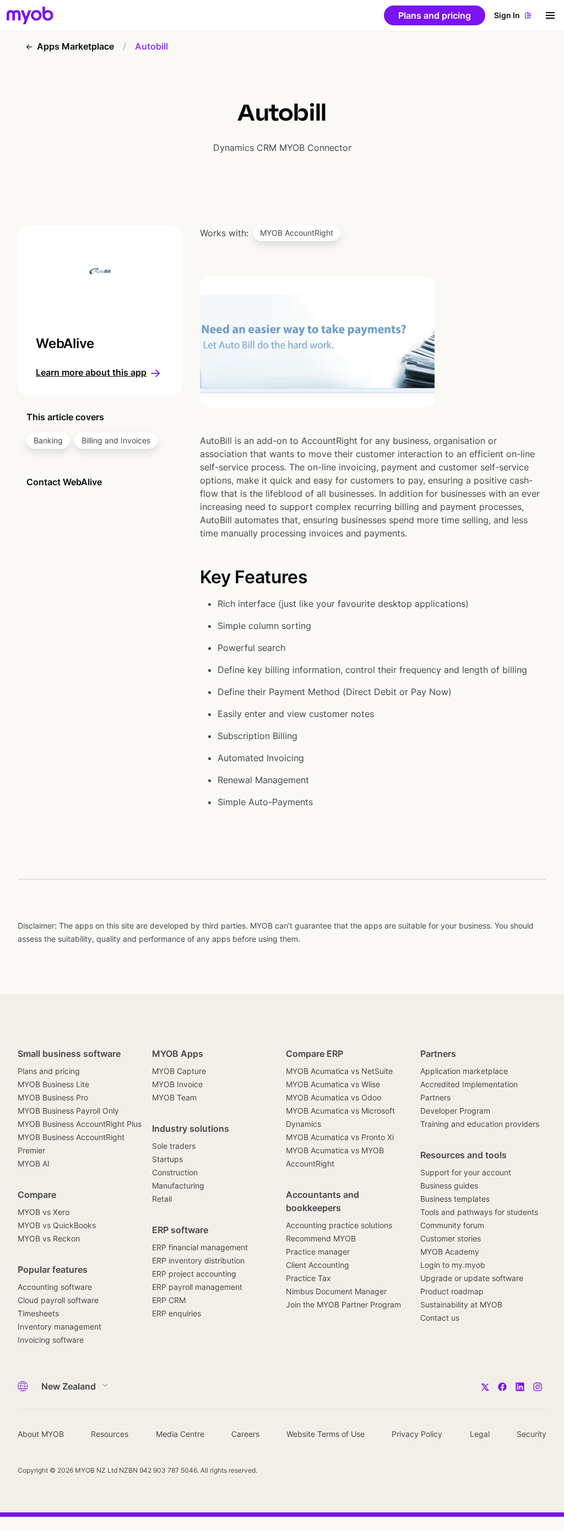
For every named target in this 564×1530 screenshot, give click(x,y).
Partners (438, 1053)
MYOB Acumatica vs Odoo (333, 1097)
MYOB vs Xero (43, 1212)
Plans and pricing (49, 1071)
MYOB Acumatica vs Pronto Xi (340, 1137)
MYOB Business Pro (53, 1097)
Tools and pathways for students (479, 1212)
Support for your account (465, 1172)
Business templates (455, 1198)
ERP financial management (200, 1247)
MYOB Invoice (177, 1084)
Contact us (439, 1317)
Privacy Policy (417, 1434)
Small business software (69, 1053)
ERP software (180, 1229)
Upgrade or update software (471, 1278)
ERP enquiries (176, 1313)
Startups (167, 1159)
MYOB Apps (177, 1053)
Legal (480, 1434)
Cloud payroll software (58, 1300)
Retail (162, 1198)
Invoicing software (51, 1339)
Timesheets (38, 1313)
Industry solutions (190, 1128)
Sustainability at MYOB (461, 1304)
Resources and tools (463, 1154)
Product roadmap (452, 1291)
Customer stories (450, 1238)
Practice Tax (308, 1278)
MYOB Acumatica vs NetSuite (339, 1071)
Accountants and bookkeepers (322, 1201)
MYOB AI (34, 1163)
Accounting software (55, 1287)
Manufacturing (178, 1185)
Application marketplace (464, 1071)
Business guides (449, 1185)
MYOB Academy (449, 1251)
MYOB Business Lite (53, 1084)
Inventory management (59, 1326)
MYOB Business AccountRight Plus (80, 1123)
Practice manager (318, 1251)
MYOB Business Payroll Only (68, 1110)
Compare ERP (314, 1053)
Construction (175, 1172)
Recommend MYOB (321, 1238)
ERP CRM (169, 1300)
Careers (245, 1434)
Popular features (53, 1269)
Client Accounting (317, 1264)
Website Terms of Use (325, 1434)
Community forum (452, 1225)
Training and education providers (479, 1123)
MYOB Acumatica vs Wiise (333, 1084)
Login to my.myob (452, 1264)
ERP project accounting (194, 1273)
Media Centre (180, 1434)
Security (531, 1434)
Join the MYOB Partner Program (343, 1304)
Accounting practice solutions (339, 1225)
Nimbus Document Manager (336, 1291)
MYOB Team (174, 1097)
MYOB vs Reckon (49, 1238)
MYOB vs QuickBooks (57, 1225)
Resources (109, 1434)
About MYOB (41, 1434)
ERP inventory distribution (198, 1260)
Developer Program (455, 1110)
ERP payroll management (197, 1287)
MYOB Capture (179, 1071)
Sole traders (174, 1146)
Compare (37, 1194)
